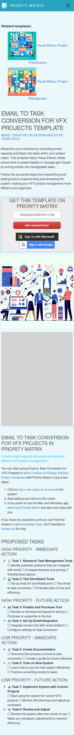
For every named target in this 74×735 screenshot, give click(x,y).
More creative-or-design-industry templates (32, 137)
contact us (8, 528)
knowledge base (31, 524)
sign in (22, 489)
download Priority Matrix (23, 507)
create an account (43, 489)
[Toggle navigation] (68, 5)
